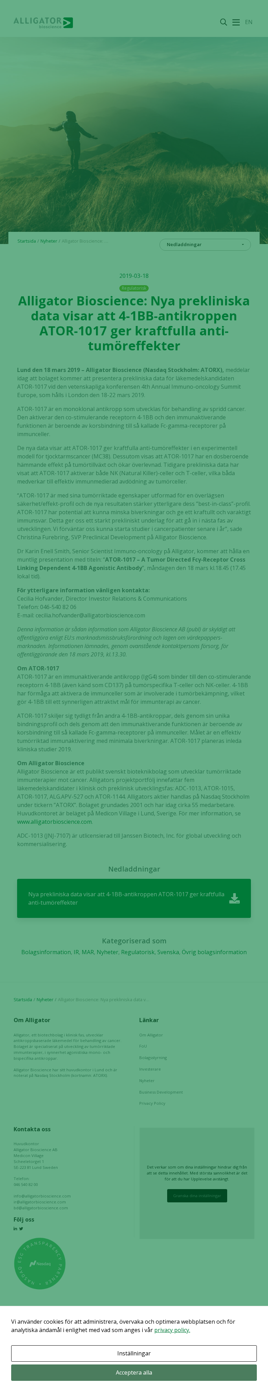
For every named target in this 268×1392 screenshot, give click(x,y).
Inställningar (134, 1353)
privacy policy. (172, 1330)
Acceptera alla (134, 1372)
